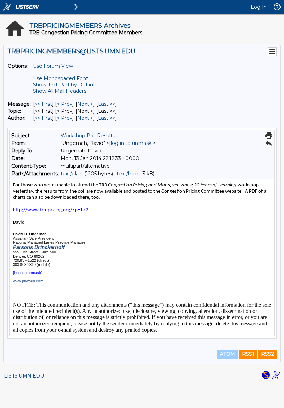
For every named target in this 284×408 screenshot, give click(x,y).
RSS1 (248, 354)
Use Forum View (53, 66)
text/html (128, 173)
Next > (85, 104)
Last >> (106, 104)
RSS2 (267, 354)
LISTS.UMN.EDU (24, 376)
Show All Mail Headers (59, 91)
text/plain (72, 173)
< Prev (64, 104)
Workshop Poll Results (88, 135)
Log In (259, 7)
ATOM (227, 354)
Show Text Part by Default (64, 85)
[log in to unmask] (131, 143)
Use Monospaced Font (60, 78)
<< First (43, 104)
